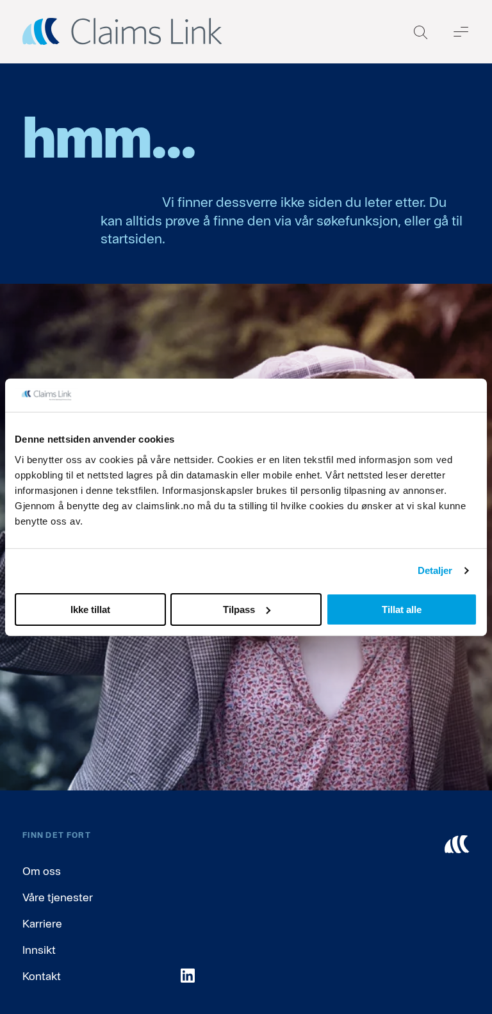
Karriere (42, 923)
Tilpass (239, 608)
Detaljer (435, 570)
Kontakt (41, 976)
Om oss (41, 871)
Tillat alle (402, 608)
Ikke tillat (90, 608)
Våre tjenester (57, 897)
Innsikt (39, 949)
